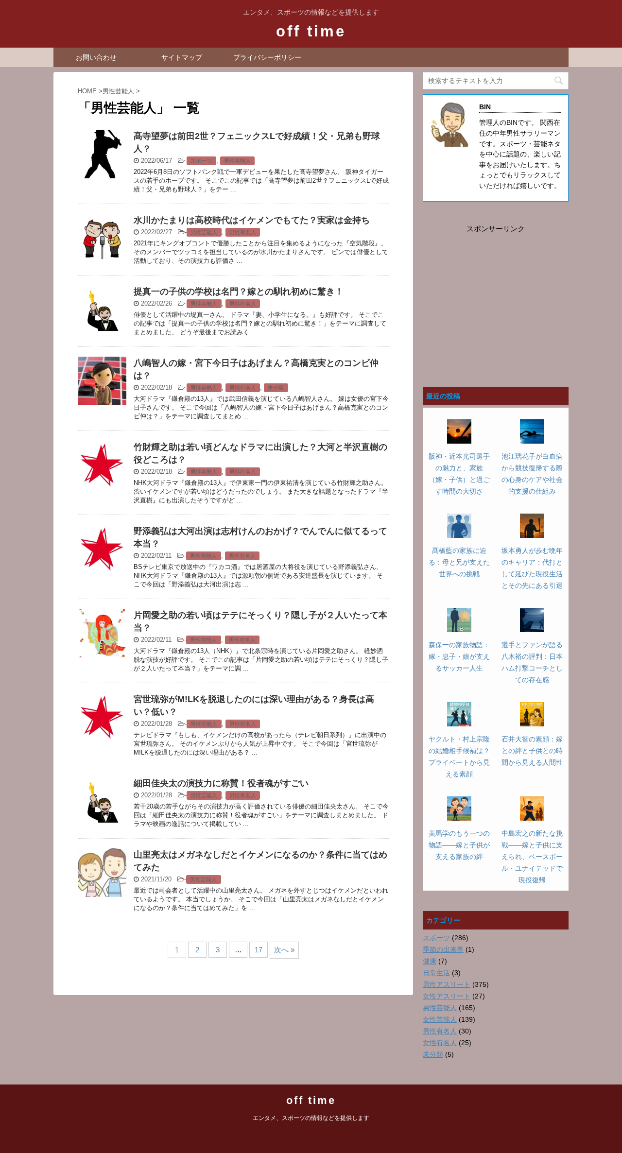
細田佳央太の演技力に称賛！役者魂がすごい (221, 783)
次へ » (284, 950)
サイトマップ (181, 57)
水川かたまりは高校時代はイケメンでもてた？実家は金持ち (252, 220)
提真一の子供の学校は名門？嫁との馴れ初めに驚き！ (239, 291)
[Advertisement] (496, 296)
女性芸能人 (440, 1019)
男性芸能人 (237, 161)
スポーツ (201, 161)
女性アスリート (446, 996)
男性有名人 (242, 232)
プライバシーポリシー (267, 57)
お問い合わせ (96, 57)
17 (258, 950)
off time (311, 31)
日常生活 (436, 973)
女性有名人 (440, 1043)
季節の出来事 (443, 949)
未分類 (276, 388)
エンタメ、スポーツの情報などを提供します (311, 1118)
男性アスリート (446, 984)
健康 (429, 961)
